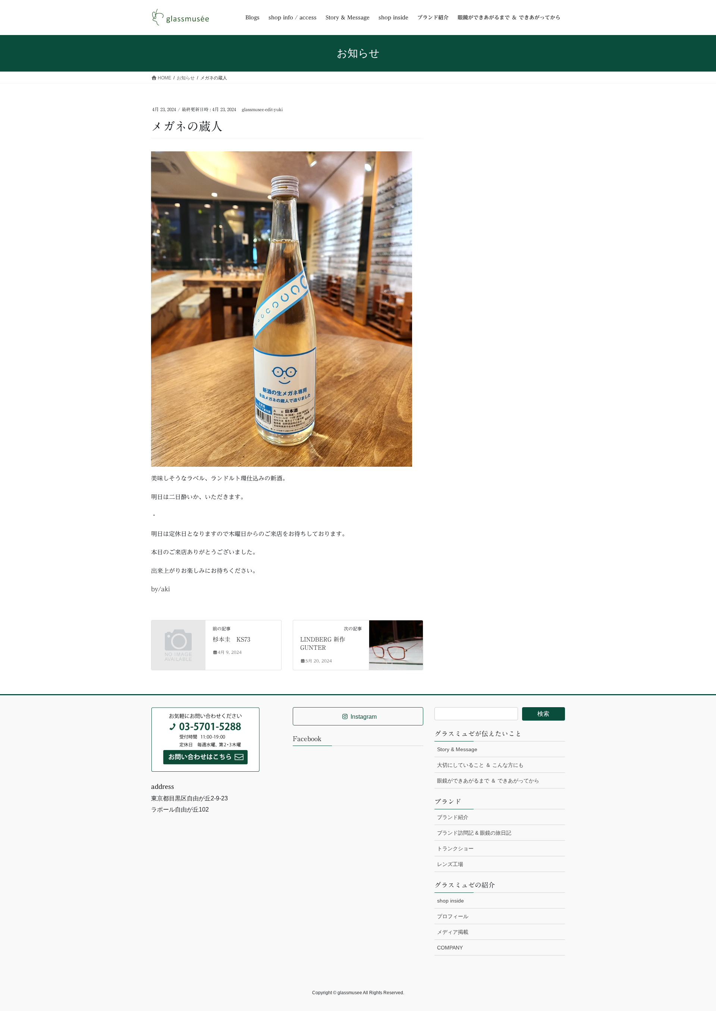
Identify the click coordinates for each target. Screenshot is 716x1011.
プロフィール (452, 916)
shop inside (450, 901)
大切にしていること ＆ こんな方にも (480, 765)
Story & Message (457, 749)
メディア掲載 (452, 932)
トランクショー (455, 848)
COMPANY (450, 948)
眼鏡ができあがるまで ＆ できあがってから (488, 781)
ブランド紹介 (452, 817)
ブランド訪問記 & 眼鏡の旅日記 (474, 833)
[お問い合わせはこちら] (205, 739)
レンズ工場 (450, 864)
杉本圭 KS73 (231, 639)
